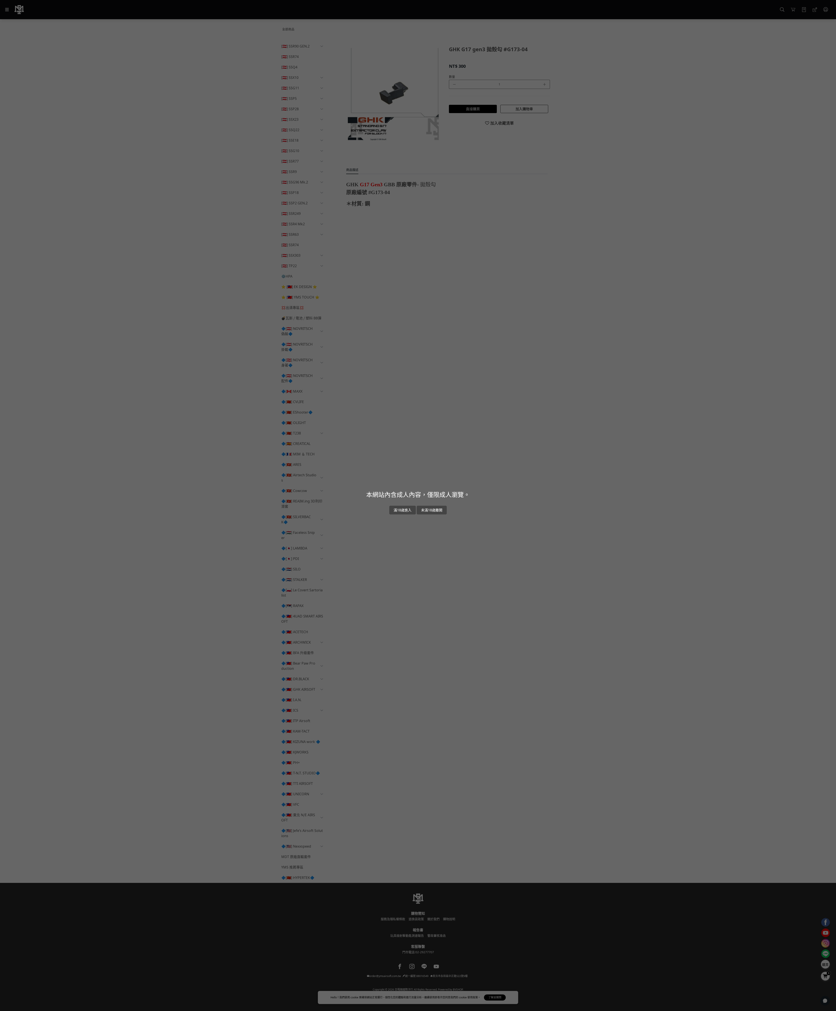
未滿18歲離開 (431, 510)
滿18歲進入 (402, 510)
